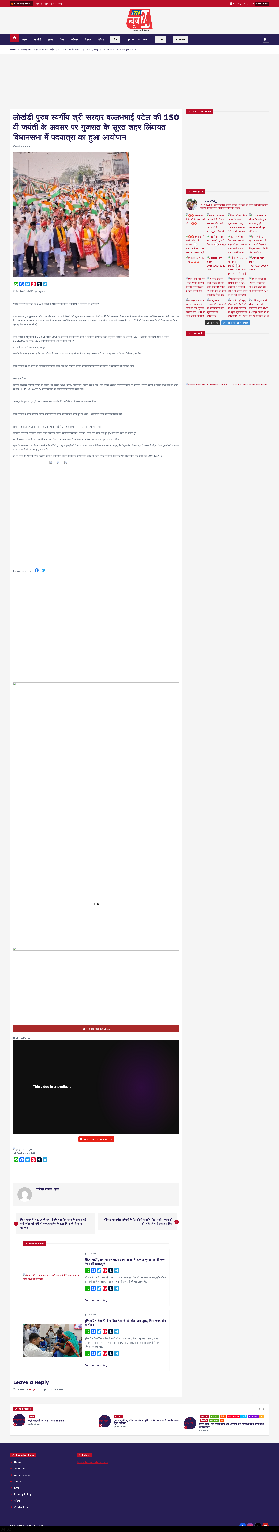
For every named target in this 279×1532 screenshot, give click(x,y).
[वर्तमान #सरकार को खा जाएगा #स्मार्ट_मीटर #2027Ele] (238, 266)
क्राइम (25, 39)
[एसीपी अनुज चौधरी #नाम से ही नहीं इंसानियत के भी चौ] (259, 308)
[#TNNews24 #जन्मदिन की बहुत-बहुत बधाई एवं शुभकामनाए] (259, 223)
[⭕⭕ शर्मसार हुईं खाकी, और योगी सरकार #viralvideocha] (195, 244)
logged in (34, 1389)
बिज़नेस (88, 39)
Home (13, 49)
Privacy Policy (22, 1494)
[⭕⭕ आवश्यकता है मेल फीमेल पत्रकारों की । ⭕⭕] (195, 223)
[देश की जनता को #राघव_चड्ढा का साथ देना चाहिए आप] (259, 287)
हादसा (50, 39)
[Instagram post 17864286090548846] (259, 266)
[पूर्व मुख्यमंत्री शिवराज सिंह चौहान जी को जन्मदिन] (217, 308)
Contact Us (21, 1507)
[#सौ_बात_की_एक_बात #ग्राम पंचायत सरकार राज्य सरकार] (195, 287)
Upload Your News (138, 39)
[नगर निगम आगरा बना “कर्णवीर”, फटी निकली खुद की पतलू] (217, 244)
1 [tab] (94, 904)
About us (19, 1468)
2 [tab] (98, 904)
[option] (54, 1421)
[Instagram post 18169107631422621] (217, 266)
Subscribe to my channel (98, 1139)
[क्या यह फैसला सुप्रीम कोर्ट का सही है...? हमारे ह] (259, 244)
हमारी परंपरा (128, 1420)
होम (137, 1420)
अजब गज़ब (119, 1416)
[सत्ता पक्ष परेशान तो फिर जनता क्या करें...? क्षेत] (238, 244)
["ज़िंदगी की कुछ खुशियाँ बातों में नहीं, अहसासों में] (238, 287)
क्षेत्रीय (137, 1416)
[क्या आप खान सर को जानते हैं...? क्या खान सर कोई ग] (217, 223)
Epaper (180, 39)
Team (17, 1481)
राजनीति (37, 39)
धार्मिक (230, 1416)
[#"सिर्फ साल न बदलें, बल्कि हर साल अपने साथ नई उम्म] (217, 287)
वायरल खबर (167, 1416)
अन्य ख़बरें (33, 1416)
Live (161, 39)
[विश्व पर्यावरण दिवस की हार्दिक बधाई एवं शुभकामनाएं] (238, 223)
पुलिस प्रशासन (148, 1416)
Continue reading (96, 1300)
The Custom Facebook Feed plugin (252, 384)
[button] (259, 1409)
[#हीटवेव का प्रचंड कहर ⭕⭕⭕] (195, 266)
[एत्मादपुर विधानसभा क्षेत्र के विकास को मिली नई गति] (195, 308)
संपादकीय (118, 1420)
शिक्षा (62, 39)
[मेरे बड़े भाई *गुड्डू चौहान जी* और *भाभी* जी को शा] (238, 308)
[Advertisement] (139, 81)
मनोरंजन (74, 39)
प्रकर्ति (158, 1416)
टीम (115, 39)
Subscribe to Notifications (92, 1462)
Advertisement (23, 1475)
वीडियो (101, 39)
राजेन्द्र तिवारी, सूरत (47, 1189)
